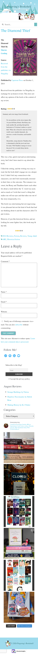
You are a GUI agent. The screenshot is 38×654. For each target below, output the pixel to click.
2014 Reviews (8, 236)
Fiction (16, 236)
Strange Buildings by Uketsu (18, 392)
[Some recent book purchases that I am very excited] (19, 447)
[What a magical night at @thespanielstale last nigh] (19, 479)
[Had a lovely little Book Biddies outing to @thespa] (19, 607)
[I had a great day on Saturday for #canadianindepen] (19, 543)
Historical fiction (13, 239)
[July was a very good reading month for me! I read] (19, 511)
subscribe (18, 324)
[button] (35, 24)
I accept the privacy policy (19, 379)
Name (4, 292)
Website (4, 312)
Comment (5, 261)
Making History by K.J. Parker (18, 405)
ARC (4, 239)
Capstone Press (17, 80)
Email (4, 302)
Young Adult (32, 236)
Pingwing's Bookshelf (19, 6)
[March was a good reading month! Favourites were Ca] (19, 575)
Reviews (23, 236)
